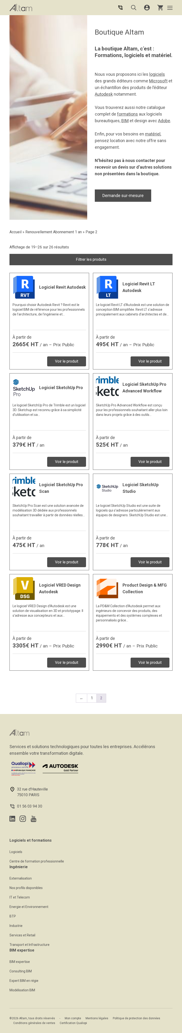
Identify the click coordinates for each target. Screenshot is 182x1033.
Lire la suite (49, 314)
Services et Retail (22, 935)
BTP (12, 916)
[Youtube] (33, 819)
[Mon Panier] (160, 7)
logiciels (157, 74)
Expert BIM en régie (23, 981)
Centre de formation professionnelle (36, 861)
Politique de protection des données (136, 1018)
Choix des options (49, 414)
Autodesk (104, 94)
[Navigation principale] (170, 7)
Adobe (164, 120)
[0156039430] (120, 7)
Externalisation (20, 878)
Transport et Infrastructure (29, 945)
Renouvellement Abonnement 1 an (53, 232)
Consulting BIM (20, 971)
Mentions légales (97, 1018)
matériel (152, 133)
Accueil (15, 232)
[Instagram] (23, 818)
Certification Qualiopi (73, 1023)
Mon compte (73, 1018)
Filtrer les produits (91, 259)
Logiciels (15, 852)
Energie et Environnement (28, 907)
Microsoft (158, 80)
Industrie (16, 926)
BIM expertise (19, 962)
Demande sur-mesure (123, 195)
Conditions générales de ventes (34, 1023)
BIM (125, 120)
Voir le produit (66, 361)
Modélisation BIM (22, 990)
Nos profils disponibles (26, 888)
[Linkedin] (12, 819)
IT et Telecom (19, 897)
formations (127, 114)
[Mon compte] (147, 7)
